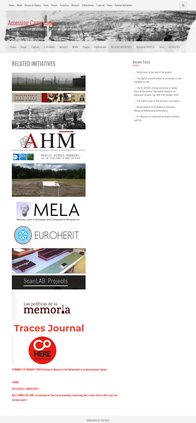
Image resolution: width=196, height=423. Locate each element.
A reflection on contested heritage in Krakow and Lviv (157, 118)
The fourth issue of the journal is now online (158, 101)
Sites (46, 5)
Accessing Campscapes (32, 22)
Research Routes (33, 5)
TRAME (15, 382)
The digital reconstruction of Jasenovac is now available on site (157, 80)
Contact (35, 47)
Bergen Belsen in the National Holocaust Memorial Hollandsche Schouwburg (154, 108)
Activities (64, 5)
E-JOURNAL (49, 47)
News (109, 5)
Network (75, 5)
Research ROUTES (145, 47)
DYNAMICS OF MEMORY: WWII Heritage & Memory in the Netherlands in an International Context (59, 369)
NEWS (75, 47)
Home (11, 5)
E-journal (100, 5)
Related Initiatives (123, 5)
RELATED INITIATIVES (121, 47)
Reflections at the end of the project (154, 72)
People (54, 5)
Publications (88, 5)
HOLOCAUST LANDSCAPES (25, 389)
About (19, 5)
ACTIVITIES (174, 47)
